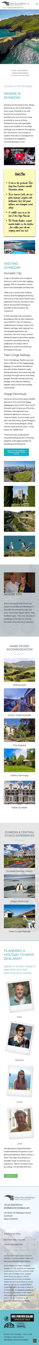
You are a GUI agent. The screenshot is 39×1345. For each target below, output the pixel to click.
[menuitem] (14, 7)
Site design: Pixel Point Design (16, 1340)
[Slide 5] (34, 61)
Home (14, 70)
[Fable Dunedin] (19, 795)
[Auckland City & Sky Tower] (19, 887)
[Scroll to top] (35, 1341)
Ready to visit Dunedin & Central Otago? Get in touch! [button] (16, 452)
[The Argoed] (19, 731)
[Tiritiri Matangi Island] (19, 918)
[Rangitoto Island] (19, 858)
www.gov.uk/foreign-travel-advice (17, 1261)
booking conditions (25, 1290)
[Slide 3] (30, 61)
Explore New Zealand (20, 73)
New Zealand (23, 70)
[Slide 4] (32, 61)
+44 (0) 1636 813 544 (15, 7)
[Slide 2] (28, 61)
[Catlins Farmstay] (19, 762)
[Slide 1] (26, 61)
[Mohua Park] (19, 672)
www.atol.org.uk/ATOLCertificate (17, 1301)
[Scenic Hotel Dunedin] (19, 701)
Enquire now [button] (11, 1176)
